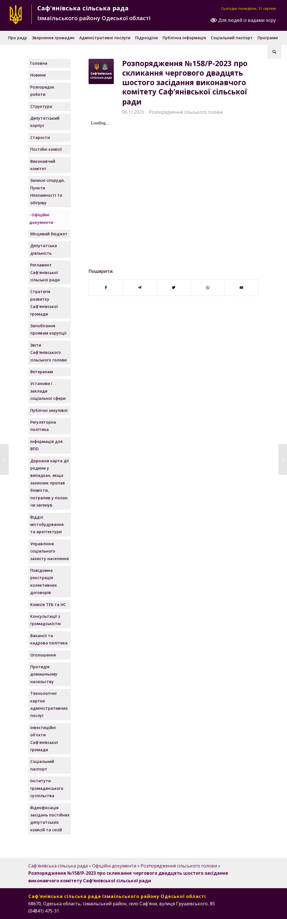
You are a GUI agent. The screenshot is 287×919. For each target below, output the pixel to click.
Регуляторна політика (43, 425)
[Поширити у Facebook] (106, 287)
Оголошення (43, 655)
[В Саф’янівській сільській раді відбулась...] (282, 459)
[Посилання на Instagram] (237, 910)
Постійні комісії (46, 149)
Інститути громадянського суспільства (46, 788)
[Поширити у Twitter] (174, 287)
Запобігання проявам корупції (48, 329)
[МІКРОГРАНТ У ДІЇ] (4, 459)
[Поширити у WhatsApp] (207, 287)
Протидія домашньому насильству (43, 674)
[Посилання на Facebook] (229, 910)
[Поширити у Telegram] (140, 287)
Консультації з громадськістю (45, 620)
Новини (38, 75)
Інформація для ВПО (46, 445)
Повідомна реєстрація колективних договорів (43, 581)
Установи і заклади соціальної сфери (48, 391)
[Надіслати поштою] (241, 287)
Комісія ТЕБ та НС (48, 604)
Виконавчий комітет (42, 165)
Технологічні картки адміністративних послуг (49, 704)
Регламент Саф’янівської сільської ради (45, 272)
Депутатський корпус (44, 121)
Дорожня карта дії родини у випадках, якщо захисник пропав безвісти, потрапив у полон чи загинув (49, 483)
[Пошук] (274, 52)
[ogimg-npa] (101, 71)
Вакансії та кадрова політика (49, 639)
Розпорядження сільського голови (186, 112)
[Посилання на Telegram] (254, 910)
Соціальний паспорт (42, 765)
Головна (38, 63)
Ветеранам (41, 371)
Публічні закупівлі (49, 410)
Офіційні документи (41, 218)
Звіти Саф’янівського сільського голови (48, 352)
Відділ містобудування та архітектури (47, 524)
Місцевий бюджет (49, 233)
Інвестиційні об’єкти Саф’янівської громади (44, 738)
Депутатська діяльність (43, 249)
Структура (41, 106)
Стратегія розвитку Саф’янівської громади (44, 302)
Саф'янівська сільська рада (58, 866)
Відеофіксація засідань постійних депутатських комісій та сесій (50, 818)
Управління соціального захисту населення (49, 551)
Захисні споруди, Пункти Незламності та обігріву (47, 191)
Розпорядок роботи (42, 90)
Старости (40, 137)
